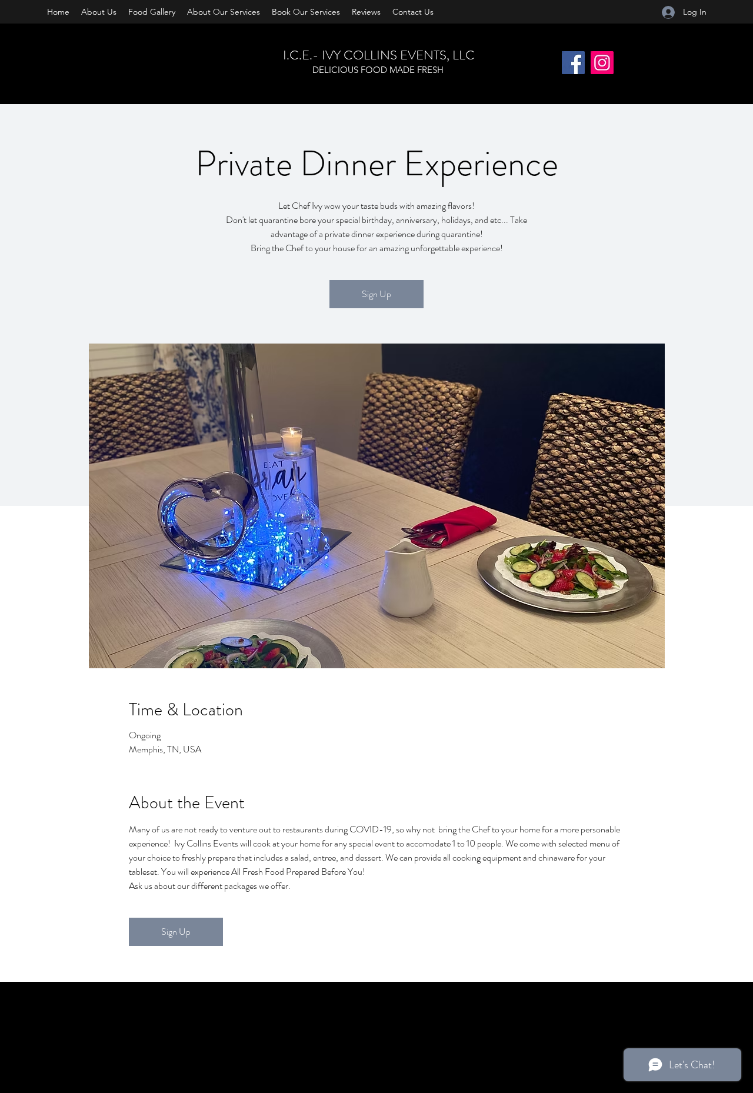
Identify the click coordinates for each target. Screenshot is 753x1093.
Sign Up (376, 294)
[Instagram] (602, 62)
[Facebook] (573, 62)
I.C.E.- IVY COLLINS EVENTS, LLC (379, 55)
